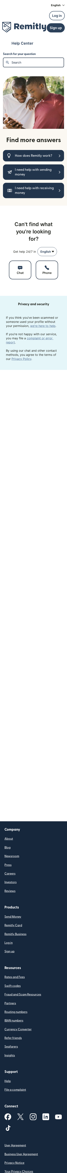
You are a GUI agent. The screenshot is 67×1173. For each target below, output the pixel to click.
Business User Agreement (21, 1154)
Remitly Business (15, 934)
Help (7, 1081)
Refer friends (13, 1038)
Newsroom (11, 856)
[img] (24, 27)
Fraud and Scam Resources (22, 994)
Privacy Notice (14, 1162)
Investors (10, 882)
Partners (10, 1003)
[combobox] (47, 251)
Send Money (12, 916)
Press (8, 864)
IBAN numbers (13, 1020)
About (8, 838)
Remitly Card (13, 925)
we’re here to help (42, 326)
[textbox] (38, 62)
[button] (58, 5)
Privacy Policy (21, 359)
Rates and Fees (14, 977)
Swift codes (12, 985)
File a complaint (15, 1089)
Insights (9, 1055)
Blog (7, 847)
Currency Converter (18, 1029)
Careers (9, 873)
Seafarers (11, 1046)
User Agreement (15, 1145)
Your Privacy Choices (18, 1171)
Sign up (9, 951)
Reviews (9, 891)
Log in (8, 942)
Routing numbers (15, 1011)
